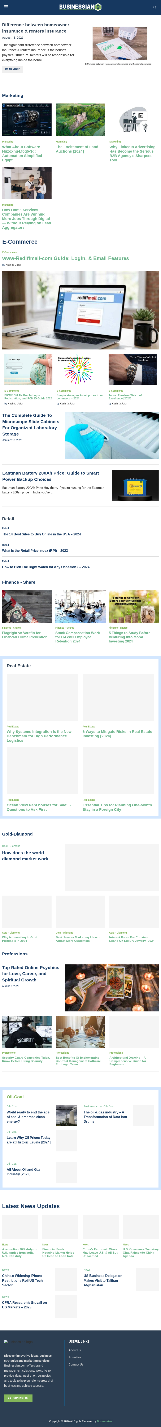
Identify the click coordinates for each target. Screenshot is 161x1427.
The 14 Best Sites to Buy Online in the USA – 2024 (41, 534)
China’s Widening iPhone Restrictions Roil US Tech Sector (22, 1280)
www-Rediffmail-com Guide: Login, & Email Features (65, 258)
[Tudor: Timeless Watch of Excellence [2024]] (133, 380)
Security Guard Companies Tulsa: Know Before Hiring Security (26, 1059)
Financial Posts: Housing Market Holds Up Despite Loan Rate (58, 1253)
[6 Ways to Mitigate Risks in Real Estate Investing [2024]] (118, 706)
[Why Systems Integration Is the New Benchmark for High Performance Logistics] (42, 708)
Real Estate (19, 665)
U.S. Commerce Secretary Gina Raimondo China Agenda (141, 1253)
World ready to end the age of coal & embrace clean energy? (28, 1117)
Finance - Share (18, 582)
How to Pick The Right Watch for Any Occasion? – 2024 (46, 567)
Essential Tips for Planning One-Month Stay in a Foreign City (117, 807)
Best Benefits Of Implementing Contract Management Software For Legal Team (78, 1061)
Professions (15, 953)
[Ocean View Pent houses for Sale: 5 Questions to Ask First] (42, 779)
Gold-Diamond (17, 834)
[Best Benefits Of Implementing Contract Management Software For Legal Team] (80, 1041)
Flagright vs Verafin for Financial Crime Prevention (24, 635)
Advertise (75, 1357)
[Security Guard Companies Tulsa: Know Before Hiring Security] (27, 1039)
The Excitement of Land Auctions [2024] (77, 149)
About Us (75, 1350)
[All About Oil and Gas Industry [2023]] (66, 1172)
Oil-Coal (15, 1096)
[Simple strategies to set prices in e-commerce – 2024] (81, 380)
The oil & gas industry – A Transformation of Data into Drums (105, 1117)
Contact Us (76, 1364)
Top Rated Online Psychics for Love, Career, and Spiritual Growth (30, 973)
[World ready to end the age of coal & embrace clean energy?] (66, 1115)
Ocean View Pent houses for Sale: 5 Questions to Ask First (39, 807)
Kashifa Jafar (13, 264)
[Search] (154, 7)
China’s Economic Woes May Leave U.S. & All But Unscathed (100, 1253)
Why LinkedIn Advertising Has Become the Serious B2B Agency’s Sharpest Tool (132, 153)
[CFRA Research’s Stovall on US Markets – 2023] (66, 1306)
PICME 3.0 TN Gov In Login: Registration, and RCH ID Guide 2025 (28, 397)
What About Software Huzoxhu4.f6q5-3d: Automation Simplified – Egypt (23, 153)
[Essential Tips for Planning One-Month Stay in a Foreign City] (118, 779)
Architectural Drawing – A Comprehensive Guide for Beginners (127, 1061)
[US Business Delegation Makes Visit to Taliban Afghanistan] (147, 1279)
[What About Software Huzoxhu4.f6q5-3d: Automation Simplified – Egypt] (27, 132)
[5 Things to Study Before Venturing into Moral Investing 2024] (134, 617)
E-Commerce (20, 242)
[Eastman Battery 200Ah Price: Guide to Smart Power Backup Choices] (135, 485)
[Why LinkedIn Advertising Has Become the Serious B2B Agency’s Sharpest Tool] (134, 132)
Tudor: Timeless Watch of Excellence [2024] (125, 397)
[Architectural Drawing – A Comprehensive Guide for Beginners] (134, 1041)
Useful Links (79, 1341)
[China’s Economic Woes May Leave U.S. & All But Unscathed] (101, 1236)
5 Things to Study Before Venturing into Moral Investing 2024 (129, 637)
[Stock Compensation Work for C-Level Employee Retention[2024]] (80, 617)
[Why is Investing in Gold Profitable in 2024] (27, 919)
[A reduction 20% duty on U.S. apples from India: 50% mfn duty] (20, 1236)
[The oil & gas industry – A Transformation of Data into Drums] (143, 1115)
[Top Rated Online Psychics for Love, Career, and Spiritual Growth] (112, 987)
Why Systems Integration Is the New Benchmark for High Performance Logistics (39, 736)
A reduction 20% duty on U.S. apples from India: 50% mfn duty (19, 1253)
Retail (8, 518)
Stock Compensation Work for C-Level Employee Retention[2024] (77, 637)
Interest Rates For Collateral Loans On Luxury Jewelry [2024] (132, 939)
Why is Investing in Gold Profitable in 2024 (19, 939)
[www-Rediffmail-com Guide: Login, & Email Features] (80, 300)
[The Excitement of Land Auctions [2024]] (80, 128)
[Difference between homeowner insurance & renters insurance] (119, 47)
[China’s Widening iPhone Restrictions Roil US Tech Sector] (66, 1279)
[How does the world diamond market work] (112, 867)
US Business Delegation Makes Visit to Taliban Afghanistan (103, 1280)
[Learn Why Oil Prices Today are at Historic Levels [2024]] (66, 1140)
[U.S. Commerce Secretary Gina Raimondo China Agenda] (141, 1236)
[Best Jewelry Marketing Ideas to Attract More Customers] (80, 919)
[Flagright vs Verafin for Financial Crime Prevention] (27, 615)
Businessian (104, 1421)
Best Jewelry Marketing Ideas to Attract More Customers (78, 939)
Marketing (12, 95)
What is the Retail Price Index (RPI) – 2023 (35, 550)
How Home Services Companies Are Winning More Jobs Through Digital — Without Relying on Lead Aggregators (26, 219)
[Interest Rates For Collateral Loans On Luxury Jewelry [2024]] (134, 919)
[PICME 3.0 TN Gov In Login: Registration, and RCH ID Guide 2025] (28, 380)
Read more (12, 69)
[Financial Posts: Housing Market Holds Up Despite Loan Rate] (60, 1236)
